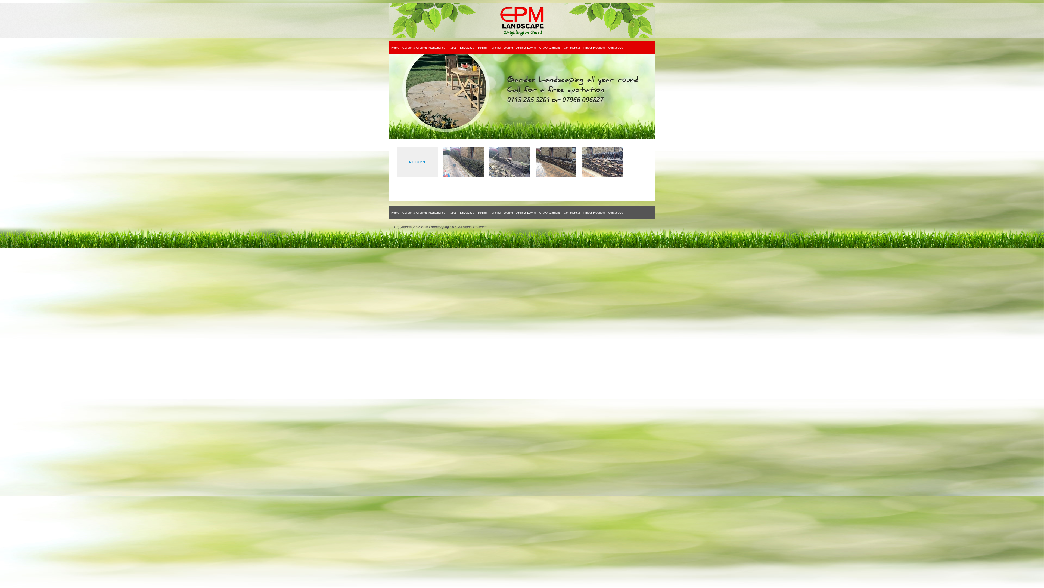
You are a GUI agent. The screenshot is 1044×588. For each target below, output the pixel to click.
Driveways (467, 47)
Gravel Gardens (550, 47)
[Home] (522, 20)
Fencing (495, 47)
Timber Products (594, 47)
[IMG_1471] (463, 176)
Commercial (572, 47)
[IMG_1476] (602, 176)
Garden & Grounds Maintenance (423, 47)
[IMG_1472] (509, 176)
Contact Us (615, 47)
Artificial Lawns (526, 47)
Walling (508, 47)
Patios (453, 47)
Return (417, 162)
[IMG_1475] (556, 176)
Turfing (482, 47)
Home (395, 47)
